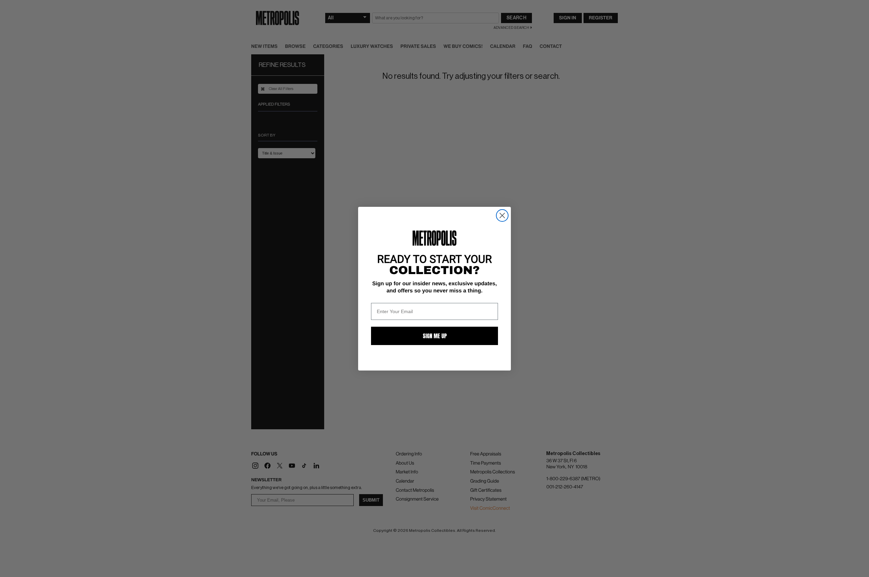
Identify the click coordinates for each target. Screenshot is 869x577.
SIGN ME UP (435, 336)
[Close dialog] (502, 215)
